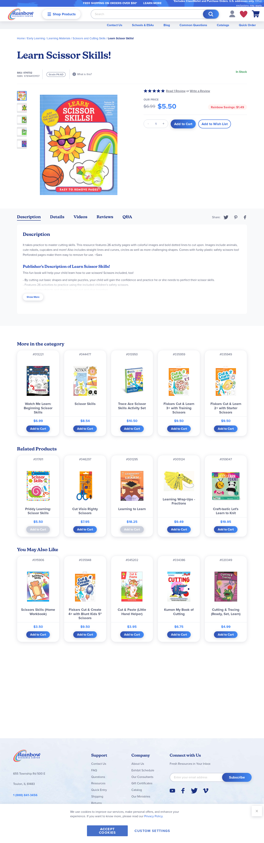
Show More (33, 297)
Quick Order (247, 25)
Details (57, 217)
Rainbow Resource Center (27, 757)
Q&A (127, 217)
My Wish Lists (243, 14)
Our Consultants (142, 777)
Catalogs (223, 25)
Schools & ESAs (143, 25)
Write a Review (200, 91)
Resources (98, 783)
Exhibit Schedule (142, 770)
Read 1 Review (176, 91)
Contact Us (114, 25)
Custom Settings (152, 830)
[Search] (211, 14)
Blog (167, 25)
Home (21, 38)
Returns (96, 803)
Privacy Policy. (153, 816)
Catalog (136, 790)
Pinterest (236, 217)
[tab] (29, 218)
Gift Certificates (141, 783)
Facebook (245, 217)
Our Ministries (140, 796)
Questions (98, 777)
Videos (80, 217)
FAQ (94, 770)
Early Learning (36, 38)
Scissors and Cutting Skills (89, 38)
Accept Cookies (107, 831)
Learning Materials (58, 38)
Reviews (105, 217)
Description (29, 217)
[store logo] (20, 14)
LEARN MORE (152, 3)
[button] (232, 13)
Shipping (97, 796)
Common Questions (193, 25)
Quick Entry (99, 790)
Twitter (226, 217)
